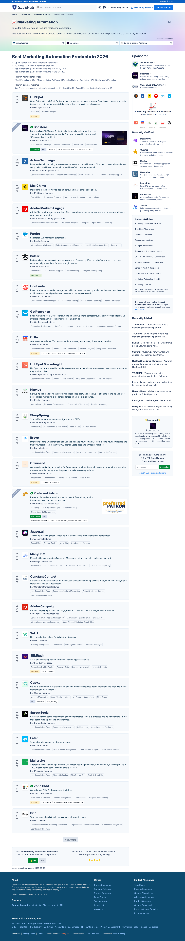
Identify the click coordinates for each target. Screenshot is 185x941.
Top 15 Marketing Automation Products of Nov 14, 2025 (40, 68)
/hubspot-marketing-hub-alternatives (31, 361)
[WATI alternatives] (25, 634)
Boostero (151, 430)
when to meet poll (120, 934)
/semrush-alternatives (24, 652)
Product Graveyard (143, 901)
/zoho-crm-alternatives (25, 783)
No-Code (20, 923)
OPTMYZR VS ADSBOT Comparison (150, 257)
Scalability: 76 (69, 88)
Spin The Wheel (92, 934)
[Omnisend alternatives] (25, 464)
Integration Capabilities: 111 (50, 88)
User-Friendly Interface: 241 (26, 88)
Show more (70, 839)
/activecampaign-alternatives (28, 157)
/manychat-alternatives (25, 551)
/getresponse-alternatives (26, 308)
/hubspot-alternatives (24, 94)
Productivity (36, 927)
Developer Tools (34, 923)
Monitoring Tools (130, 927)
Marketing (48, 927)
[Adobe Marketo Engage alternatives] (25, 209)
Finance (143, 927)
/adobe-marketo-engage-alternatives (31, 205)
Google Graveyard (143, 905)
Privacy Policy (29, 934)
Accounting (60, 927)
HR (82, 927)
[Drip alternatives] (25, 814)
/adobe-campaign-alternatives (28, 603)
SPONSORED (16, 126)
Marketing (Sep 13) (143, 284)
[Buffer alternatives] (25, 257)
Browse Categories (102, 885)
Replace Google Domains (146, 909)
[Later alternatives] (25, 739)
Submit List (99, 905)
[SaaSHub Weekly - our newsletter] (100, 7)
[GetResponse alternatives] (25, 313)
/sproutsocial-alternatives (26, 709)
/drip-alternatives (22, 810)
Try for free (35, 149)
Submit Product (163, 7)
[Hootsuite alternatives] (25, 287)
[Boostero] (25, 128)
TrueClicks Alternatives (144, 229)
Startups (43, 1)
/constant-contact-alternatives (28, 573)
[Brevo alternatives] (25, 439)
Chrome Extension (102, 893)
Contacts (36, 905)
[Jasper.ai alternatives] (25, 533)
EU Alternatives (141, 913)
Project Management (110, 927)
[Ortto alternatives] (25, 338)
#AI (92, 80)
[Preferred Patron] (25, 494)
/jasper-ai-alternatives (24, 528)
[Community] (104, 7)
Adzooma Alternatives (144, 240)
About (55, 905)
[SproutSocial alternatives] (25, 714)
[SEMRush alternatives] (25, 657)
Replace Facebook (143, 889)
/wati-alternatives (22, 630)
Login (171, 1)
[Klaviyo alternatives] (25, 391)
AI (13, 923)
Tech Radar (139, 885)
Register (163, 1)
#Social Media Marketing (105, 80)
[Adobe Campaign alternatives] (25, 607)
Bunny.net (65, 934)
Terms (40, 934)
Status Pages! (100, 897)
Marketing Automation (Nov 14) (148, 223)
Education (153, 927)
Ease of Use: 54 (82, 88)
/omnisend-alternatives (25, 460)
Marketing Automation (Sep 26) (148, 279)
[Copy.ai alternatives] (25, 684)
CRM (14, 927)
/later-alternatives (22, 735)
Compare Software (102, 889)
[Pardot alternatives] (25, 235)
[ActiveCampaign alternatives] (25, 161)
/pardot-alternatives (23, 230)
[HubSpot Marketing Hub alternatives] (25, 365)
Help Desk (23, 927)
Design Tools (50, 923)
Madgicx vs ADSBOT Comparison (149, 262)
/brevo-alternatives (23, 434)
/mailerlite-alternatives (24, 757)
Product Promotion (21, 905)
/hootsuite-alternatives (24, 283)
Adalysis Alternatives (143, 234)
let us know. (140, 309)
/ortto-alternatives (22, 334)
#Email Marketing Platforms (48, 80)
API (61, 905)
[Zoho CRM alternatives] (25, 787)
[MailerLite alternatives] (25, 762)
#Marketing (84, 80)
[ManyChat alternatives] (25, 555)
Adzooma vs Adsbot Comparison (148, 251)
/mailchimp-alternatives (25, 182)
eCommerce (73, 927)
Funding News (100, 901)
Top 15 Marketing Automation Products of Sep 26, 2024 (41, 71)
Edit (169, 22)
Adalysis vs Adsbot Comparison (148, 273)
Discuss (46, 905)
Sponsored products (165, 38)
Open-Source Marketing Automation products (36, 62)
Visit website (35, 517)
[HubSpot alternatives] (25, 98)
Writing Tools (92, 927)
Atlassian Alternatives (144, 897)
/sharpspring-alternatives (26, 412)
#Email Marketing (21, 80)
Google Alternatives (143, 893)
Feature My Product (143, 7)
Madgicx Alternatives (144, 246)
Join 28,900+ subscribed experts (152, 473)
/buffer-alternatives (23, 253)
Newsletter (99, 909)
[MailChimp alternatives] (25, 187)
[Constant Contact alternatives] (25, 578)
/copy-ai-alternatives (24, 679)
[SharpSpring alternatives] (25, 416)
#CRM (32, 80)
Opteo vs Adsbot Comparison (147, 268)
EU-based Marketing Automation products (34, 65)
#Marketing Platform (69, 80)
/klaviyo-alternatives (23, 386)
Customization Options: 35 (101, 88)
